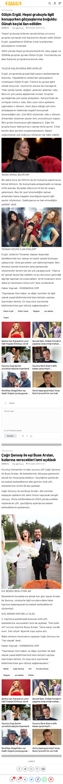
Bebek (6, 669)
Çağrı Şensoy (18, 669)
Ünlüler (31, 675)
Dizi (30, 669)
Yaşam (6, 317)
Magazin (36, 311)
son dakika (48, 311)
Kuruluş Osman (42, 669)
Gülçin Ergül (8, 311)
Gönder (10, 436)
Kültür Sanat (23, 311)
